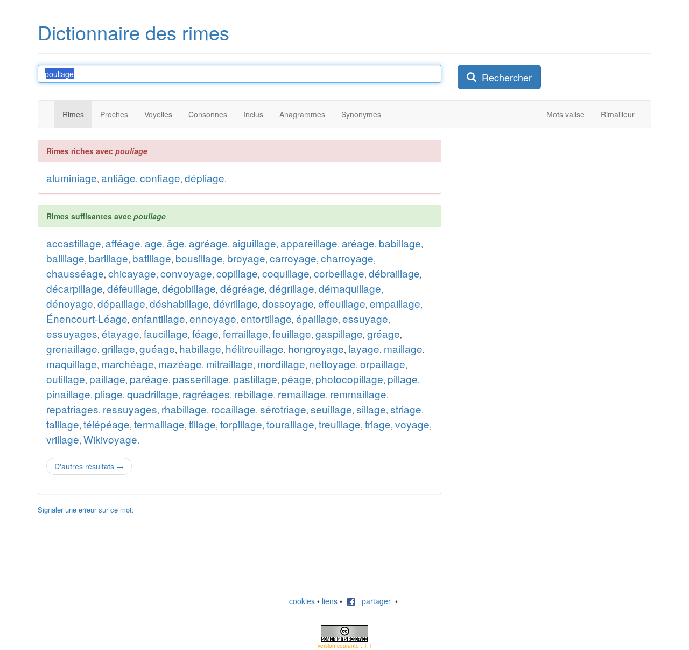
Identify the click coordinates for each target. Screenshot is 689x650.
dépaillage (121, 303)
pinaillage (68, 393)
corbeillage (339, 273)
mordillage (281, 363)
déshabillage (179, 303)
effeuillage (341, 303)
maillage (403, 348)
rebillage (253, 393)
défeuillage (132, 288)
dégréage (242, 288)
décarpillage (74, 288)
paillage (107, 378)
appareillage (309, 243)
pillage (403, 378)
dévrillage (235, 303)
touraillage (290, 424)
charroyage (347, 258)
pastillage (255, 378)
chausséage (75, 273)
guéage (157, 348)
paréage (149, 378)
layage (363, 348)
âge (176, 243)
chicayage (132, 273)
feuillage (291, 333)
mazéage (180, 363)
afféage (123, 243)
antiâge (118, 177)
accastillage (73, 243)
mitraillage (229, 363)
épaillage (317, 318)
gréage (383, 333)
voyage (412, 424)
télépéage (106, 424)
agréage (208, 243)
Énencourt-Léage (87, 318)
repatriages (72, 409)
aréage (358, 243)
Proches (114, 114)
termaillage (159, 424)
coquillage (286, 273)
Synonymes (361, 114)
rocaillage (233, 409)
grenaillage (71, 348)
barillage (108, 258)
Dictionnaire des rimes (133, 32)
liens (330, 601)
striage (405, 409)
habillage (200, 348)
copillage (237, 273)
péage (296, 378)
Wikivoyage (110, 439)
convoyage (186, 273)
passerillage (201, 378)
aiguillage (254, 243)
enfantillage (158, 318)
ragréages (206, 393)
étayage (120, 333)
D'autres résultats (89, 466)
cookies (302, 601)
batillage (151, 258)
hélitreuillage (255, 348)
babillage (400, 243)
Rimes (73, 114)
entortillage (266, 318)
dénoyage (69, 303)
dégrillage (291, 288)
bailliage (65, 258)
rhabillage (184, 409)
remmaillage (358, 393)
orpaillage (382, 363)
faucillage (166, 333)
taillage (62, 424)
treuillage (340, 424)
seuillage (331, 409)
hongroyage (316, 348)
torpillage (241, 424)
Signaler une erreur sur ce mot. (86, 509)
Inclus (253, 114)
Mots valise (565, 114)
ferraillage (245, 333)
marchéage (127, 363)
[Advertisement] (538, 207)
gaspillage (339, 333)
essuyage (365, 318)
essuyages (71, 333)
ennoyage (212, 318)
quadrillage (152, 393)
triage (378, 424)
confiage (160, 177)
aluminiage (71, 177)
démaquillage (350, 288)
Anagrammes (302, 114)
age (154, 243)
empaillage (395, 303)
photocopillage (349, 378)
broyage (246, 258)
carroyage (293, 258)
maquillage (71, 363)
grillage (118, 348)
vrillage (62, 439)
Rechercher (504, 77)
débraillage (394, 273)
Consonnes (207, 114)
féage (205, 333)
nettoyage (333, 363)
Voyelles (158, 114)
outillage (65, 378)
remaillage (302, 393)
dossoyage (288, 303)
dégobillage (189, 288)
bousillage (199, 258)
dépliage (204, 177)
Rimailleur (618, 114)
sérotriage (283, 409)
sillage (371, 409)
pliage (109, 393)
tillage (202, 424)
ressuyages (130, 409)
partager (373, 601)
